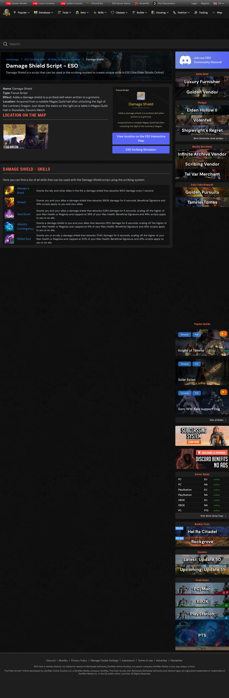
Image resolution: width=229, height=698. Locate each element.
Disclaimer (176, 660)
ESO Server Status (121, 3)
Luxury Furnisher (44, 3)
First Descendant (166, 3)
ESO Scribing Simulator (141, 149)
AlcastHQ (144, 3)
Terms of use (145, 660)
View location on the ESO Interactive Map (141, 138)
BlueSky (63, 660)
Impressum (128, 660)
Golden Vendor (16, 3)
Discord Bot (97, 3)
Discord (51, 660)
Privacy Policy (79, 660)
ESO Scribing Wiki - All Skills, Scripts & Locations (52, 59)
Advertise (161, 660)
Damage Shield (141, 104)
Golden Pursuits (71, 3)
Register (205, 3)
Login (194, 3)
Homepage (12, 59)
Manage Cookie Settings (104, 660)
